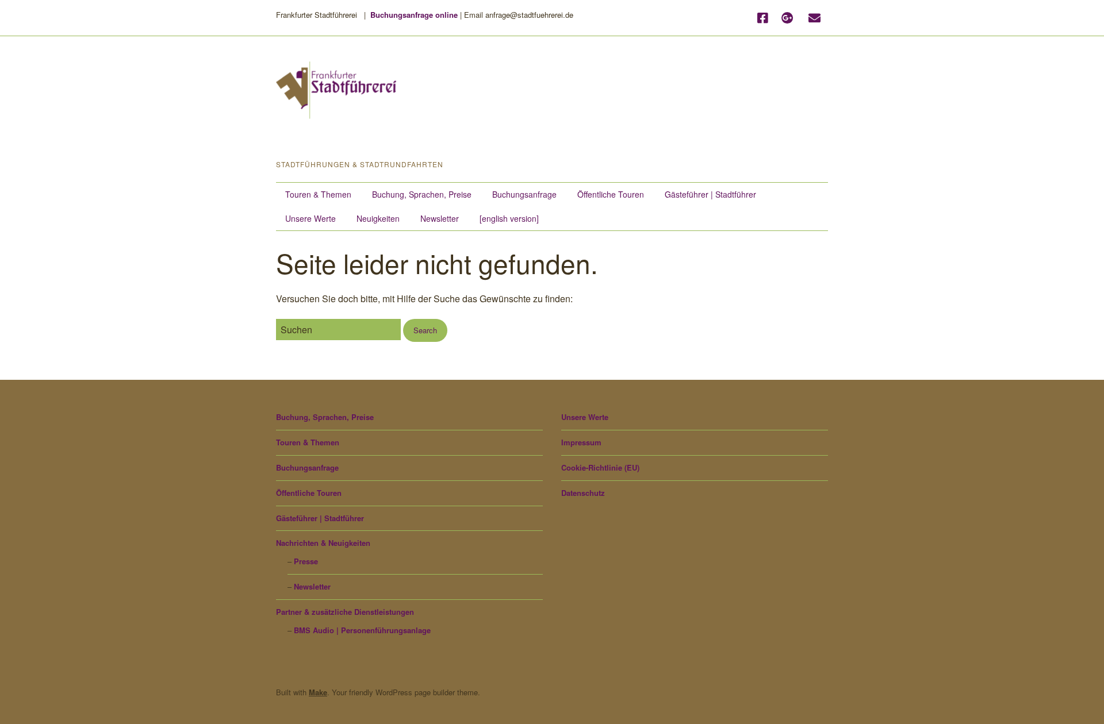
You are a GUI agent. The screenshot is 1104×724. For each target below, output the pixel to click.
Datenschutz (583, 492)
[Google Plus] (787, 18)
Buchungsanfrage (524, 194)
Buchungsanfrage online (414, 14)
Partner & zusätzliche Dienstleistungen (345, 611)
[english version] (509, 218)
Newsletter (439, 218)
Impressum (581, 442)
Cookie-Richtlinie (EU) (600, 467)
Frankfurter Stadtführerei (381, 140)
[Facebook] (765, 18)
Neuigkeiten (378, 218)
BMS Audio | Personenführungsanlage (362, 630)
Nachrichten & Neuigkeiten (323, 542)
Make (318, 692)
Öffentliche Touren (610, 194)
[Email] (815, 18)
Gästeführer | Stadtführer (710, 194)
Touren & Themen (318, 194)
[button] (425, 330)
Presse (306, 561)
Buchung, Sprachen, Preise (421, 194)
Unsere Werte (310, 218)
